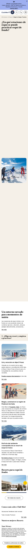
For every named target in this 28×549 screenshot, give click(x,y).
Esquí (10, 17)
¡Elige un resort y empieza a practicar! (14, 337)
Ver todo (23, 517)
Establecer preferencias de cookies (14, 543)
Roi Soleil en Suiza (7, 458)
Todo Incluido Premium (8, 515)
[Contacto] (21, 12)
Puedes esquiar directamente (11, 376)
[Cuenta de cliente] (17, 12)
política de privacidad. (11, 536)
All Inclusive (4, 17)
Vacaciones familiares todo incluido (12, 511)
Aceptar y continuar (14, 546)
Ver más (4, 329)
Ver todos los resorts (14, 498)
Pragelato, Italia (14, 407)
